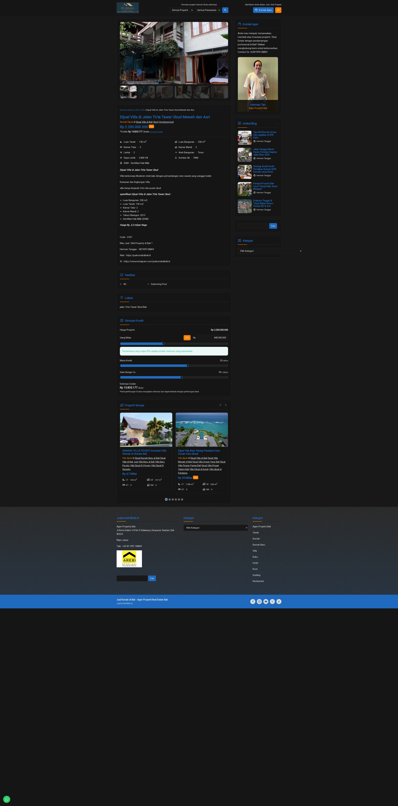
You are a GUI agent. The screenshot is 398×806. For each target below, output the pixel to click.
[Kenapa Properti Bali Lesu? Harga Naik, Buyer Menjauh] (245, 189)
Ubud (155, 122)
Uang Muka (125, 337)
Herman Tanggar (264, 141)
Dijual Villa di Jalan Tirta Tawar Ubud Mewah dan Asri (165, 117)
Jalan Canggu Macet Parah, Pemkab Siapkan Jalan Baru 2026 (265, 152)
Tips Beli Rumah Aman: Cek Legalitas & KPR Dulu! (265, 135)
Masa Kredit (126, 360)
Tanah (256, 532)
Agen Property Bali (126, 526)
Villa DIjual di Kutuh (143, 469)
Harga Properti (127, 329)
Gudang (256, 575)
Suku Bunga (128, 372)
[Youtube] (265, 601)
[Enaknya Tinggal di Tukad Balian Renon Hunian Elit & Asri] (245, 206)
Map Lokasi (123, 540)
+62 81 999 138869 (133, 546)
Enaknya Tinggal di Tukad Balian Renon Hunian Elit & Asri (263, 203)
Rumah (256, 538)
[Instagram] (259, 601)
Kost (255, 569)
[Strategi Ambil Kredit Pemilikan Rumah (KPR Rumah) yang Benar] (245, 172)
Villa (255, 550)
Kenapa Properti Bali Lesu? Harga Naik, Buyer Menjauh (265, 186)
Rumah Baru (259, 544)
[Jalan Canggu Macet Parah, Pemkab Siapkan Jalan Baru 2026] (245, 155)
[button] (166, 499)
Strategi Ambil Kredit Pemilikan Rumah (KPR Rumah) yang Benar (264, 169)
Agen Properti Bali (262, 526)
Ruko (255, 556)
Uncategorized (166, 122)
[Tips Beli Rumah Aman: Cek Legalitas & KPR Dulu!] (245, 138)
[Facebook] (252, 601)
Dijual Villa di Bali (144, 122)
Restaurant (258, 581)
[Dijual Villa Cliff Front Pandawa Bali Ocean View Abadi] (202, 430)
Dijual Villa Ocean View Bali (150, 461)
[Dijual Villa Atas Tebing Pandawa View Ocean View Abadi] (146, 430)
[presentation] (220, 405)
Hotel (255, 563)
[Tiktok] (278, 601)
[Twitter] (272, 601)
